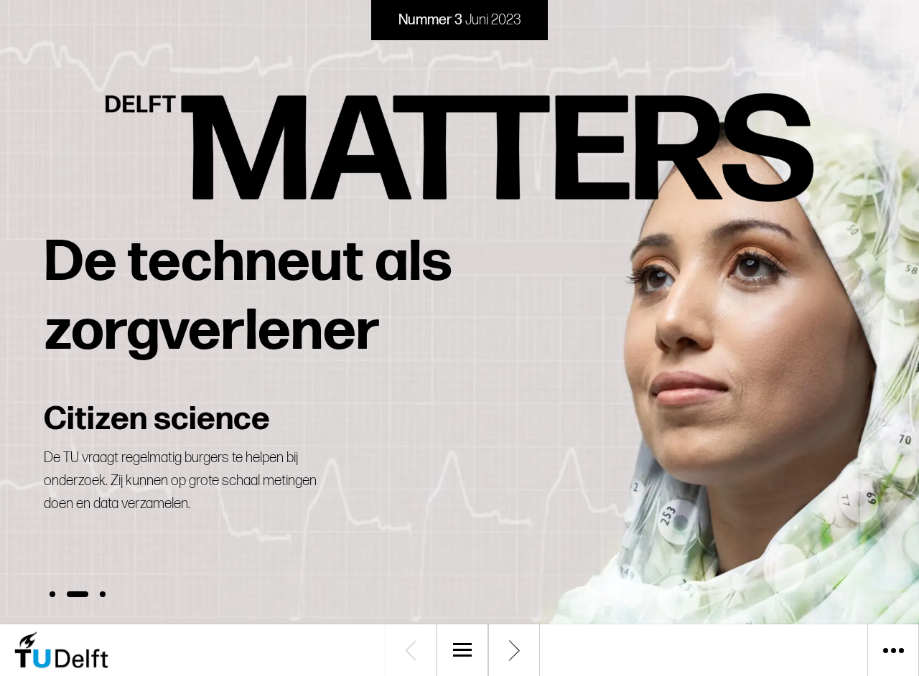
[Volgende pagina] (514, 650)
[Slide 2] (77, 594)
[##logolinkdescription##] (122, 650)
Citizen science (157, 419)
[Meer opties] (893, 650)
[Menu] (462, 650)
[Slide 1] (52, 594)
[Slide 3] (102, 594)
